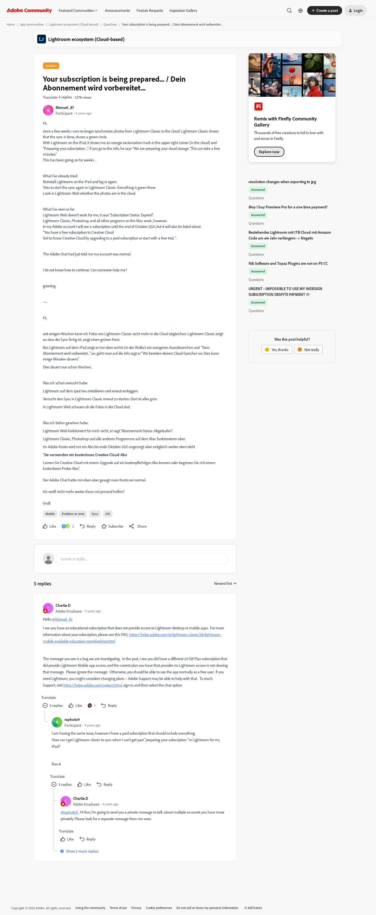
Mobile (50, 514)
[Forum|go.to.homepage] (29, 10)
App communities (32, 24)
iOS (107, 514)
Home (11, 24)
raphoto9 (72, 719)
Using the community (90, 908)
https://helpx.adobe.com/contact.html (92, 685)
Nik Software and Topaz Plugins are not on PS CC (288, 263)
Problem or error (73, 514)
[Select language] (300, 10)
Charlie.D (63, 605)
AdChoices (255, 908)
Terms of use (118, 908)
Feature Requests (150, 10)
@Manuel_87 (62, 619)
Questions (110, 24)
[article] (135, 656)
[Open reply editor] (135, 558)
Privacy (136, 908)
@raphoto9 (69, 812)
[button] (324, 10)
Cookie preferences (159, 908)
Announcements (117, 10)
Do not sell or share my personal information (207, 908)
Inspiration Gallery (183, 10)
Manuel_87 (65, 107)
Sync (95, 514)
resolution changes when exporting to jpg (282, 181)
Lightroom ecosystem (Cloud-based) (73, 24)
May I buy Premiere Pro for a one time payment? (288, 207)
